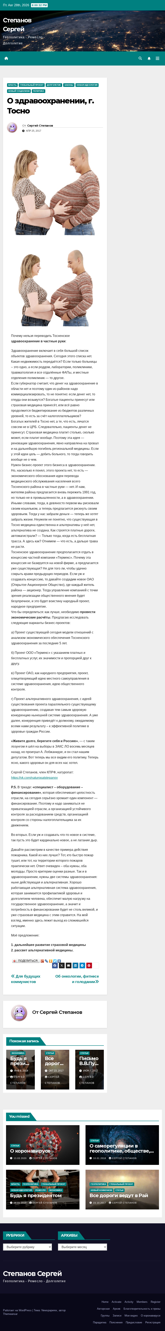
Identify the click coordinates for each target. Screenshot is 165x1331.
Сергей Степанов (40, 125)
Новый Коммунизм (101, 1190)
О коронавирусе (30, 1151)
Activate (116, 1301)
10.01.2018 (100, 1158)
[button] (140, 58)
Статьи (50, 1053)
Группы (105, 1315)
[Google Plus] (42, 960)
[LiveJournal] (46, 960)
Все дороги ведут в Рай (119, 1195)
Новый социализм (19, 91)
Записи (117, 1315)
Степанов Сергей (32, 1273)
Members (142, 1301)
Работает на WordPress (17, 1310)
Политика (38, 91)
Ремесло (40, 1190)
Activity (129, 1301)
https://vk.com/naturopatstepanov (34, 777)
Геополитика (30, 1184)
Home (105, 1301)
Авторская (103, 1308)
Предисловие (134, 1322)
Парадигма (99, 1322)
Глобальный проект (31, 85)
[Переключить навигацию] (157, 58)
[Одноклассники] (51, 960)
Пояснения (116, 1322)
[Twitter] (55, 960)
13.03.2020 (20, 1158)
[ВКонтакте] (59, 960)
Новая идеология (87, 85)
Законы (68, 85)
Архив (116, 1308)
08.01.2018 (20, 1203)
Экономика (17, 1053)
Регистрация (152, 1322)
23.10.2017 (100, 1203)
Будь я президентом (19, 1063)
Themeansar (10, 1313)
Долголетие (54, 85)
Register (155, 1301)
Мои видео (131, 1315)
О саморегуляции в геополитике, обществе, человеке (120, 1151)
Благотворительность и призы (142, 1308)
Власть (12, 85)
